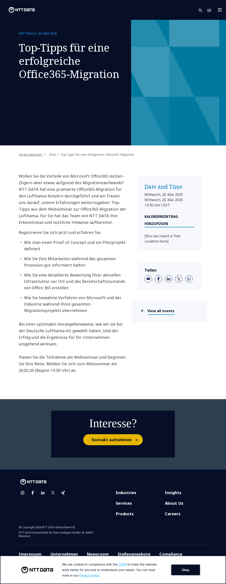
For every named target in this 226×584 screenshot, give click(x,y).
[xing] (63, 493)
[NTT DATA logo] (18, 10)
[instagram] (22, 493)
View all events (161, 310)
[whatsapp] (189, 279)
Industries (126, 492)
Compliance (170, 554)
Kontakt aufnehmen (112, 439)
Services (124, 503)
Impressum (30, 554)
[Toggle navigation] (221, 10)
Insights (173, 492)
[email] (148, 279)
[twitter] (179, 279)
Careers (173, 513)
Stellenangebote (134, 554)
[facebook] (158, 279)
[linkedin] (168, 279)
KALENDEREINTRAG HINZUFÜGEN (161, 220)
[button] (203, 10)
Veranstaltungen (30, 154)
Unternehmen (64, 554)
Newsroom (98, 554)
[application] (113, 570)
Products (125, 513)
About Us (174, 503)
